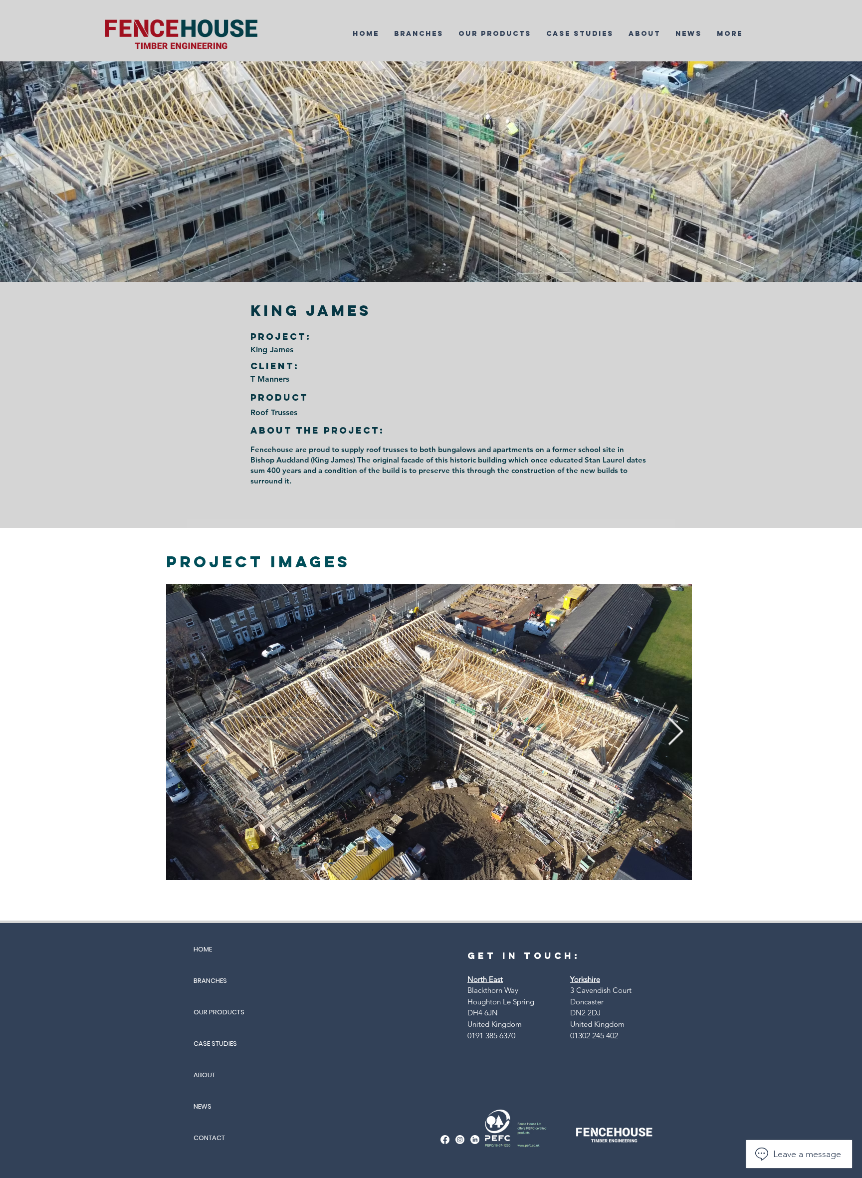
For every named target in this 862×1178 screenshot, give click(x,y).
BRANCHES (210, 980)
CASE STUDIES (215, 1043)
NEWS (203, 1106)
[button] (419, 33)
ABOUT (205, 1075)
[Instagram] (459, 1139)
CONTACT (209, 1138)
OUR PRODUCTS (219, 1012)
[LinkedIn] (474, 1139)
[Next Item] (675, 732)
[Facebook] (444, 1139)
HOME (203, 949)
